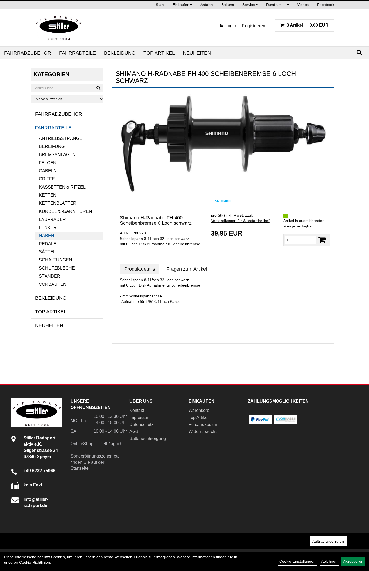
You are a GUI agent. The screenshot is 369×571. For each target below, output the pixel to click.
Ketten (47, 195)
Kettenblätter (57, 203)
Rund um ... (276, 4)
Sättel (47, 252)
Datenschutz (141, 424)
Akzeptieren (353, 561)
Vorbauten (52, 284)
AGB (134, 431)
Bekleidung (119, 53)
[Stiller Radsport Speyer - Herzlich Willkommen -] (59, 27)
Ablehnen (329, 561)
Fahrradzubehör (27, 53)
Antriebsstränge (60, 138)
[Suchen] (359, 52)
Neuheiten (197, 53)
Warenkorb (199, 410)
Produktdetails (139, 269)
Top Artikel (159, 53)
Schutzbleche (57, 268)
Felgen (47, 162)
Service (248, 4)
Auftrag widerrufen (328, 541)
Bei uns (227, 4)
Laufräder (52, 219)
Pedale (47, 243)
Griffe (47, 179)
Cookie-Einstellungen (297, 561)
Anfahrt (206, 4)
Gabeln (48, 171)
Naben (46, 235)
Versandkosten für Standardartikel (240, 221)
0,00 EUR (307, 25)
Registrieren (253, 25)
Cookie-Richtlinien (34, 562)
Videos (303, 4)
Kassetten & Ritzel (62, 187)
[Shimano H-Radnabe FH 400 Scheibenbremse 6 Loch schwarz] (223, 143)
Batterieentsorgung (147, 438)
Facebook (325, 4)
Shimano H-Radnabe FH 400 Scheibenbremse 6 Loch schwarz (156, 220)
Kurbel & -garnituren (65, 211)
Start (160, 4)
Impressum (139, 417)
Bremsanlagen (57, 154)
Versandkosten (203, 424)
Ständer (49, 276)
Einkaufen (180, 4)
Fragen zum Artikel (186, 269)
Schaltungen (55, 260)
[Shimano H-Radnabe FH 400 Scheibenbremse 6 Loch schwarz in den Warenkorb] (322, 240)
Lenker (48, 227)
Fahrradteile (77, 53)
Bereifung (52, 146)
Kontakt (136, 410)
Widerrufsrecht (202, 431)
